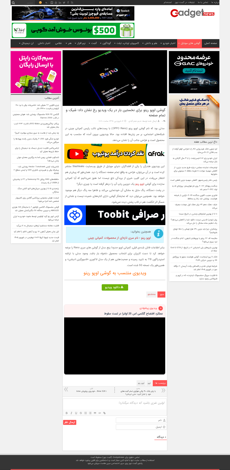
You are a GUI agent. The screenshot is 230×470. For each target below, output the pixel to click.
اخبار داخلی (44, 43)
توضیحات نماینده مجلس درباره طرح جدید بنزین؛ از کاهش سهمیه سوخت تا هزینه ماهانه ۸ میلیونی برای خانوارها (195, 171)
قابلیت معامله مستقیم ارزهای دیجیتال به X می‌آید (37, 225)
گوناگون (107, 43)
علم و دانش (151, 43)
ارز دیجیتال (28, 43)
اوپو (149, 383)
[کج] (71, 413)
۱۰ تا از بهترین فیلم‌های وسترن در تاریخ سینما (198, 213)
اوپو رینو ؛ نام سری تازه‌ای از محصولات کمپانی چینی (119, 238)
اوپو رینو (139, 184)
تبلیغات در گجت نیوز (185, 2)
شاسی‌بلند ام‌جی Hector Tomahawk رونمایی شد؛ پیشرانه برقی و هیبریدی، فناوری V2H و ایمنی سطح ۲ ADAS (36, 170)
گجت (94, 43)
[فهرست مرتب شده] (85, 413)
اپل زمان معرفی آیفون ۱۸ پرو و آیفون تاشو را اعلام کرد (36, 231)
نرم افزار (81, 43)
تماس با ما (203, 2)
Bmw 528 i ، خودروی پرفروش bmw (91, 390)
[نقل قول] (95, 413)
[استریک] (80, 413)
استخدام (168, 2)
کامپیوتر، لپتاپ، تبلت (128, 43)
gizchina (151, 294)
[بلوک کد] (99, 413)
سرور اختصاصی (117, 463)
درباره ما (215, 2)
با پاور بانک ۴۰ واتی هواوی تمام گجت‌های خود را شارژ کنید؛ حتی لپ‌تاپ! (138, 391)
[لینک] (104, 413)
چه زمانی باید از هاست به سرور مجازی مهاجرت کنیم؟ (37, 133)
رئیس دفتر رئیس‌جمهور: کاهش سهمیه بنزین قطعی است (193, 180)
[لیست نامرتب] (90, 413)
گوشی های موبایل (190, 43)
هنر (70, 43)
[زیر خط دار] (76, 413)
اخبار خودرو (169, 43)
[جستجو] (13, 2)
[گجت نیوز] (192, 19)
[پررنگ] (66, 413)
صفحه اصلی (210, 43)
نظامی (58, 43)
